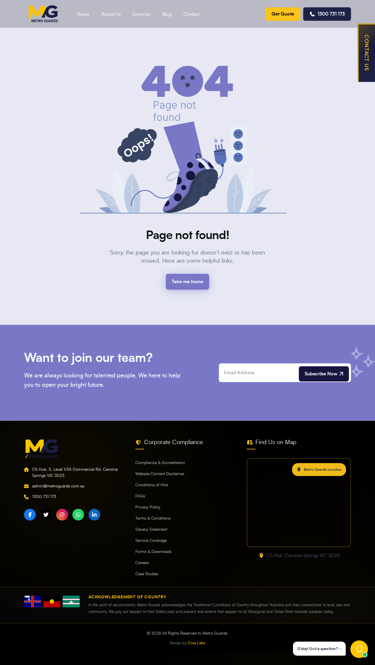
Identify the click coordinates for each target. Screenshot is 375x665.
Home (83, 14)
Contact (191, 14)
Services (141, 14)
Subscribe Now (321, 374)
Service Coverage (151, 541)
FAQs (140, 496)
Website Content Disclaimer (160, 474)
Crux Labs (196, 643)
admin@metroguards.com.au (58, 486)
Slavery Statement (151, 529)
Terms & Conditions (153, 518)
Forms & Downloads (153, 552)
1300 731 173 (331, 14)
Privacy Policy (148, 507)
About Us (111, 14)
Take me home (187, 281)
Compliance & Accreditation (160, 463)
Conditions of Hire (151, 485)
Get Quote (283, 14)
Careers (142, 563)
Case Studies (146, 574)
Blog (167, 14)
